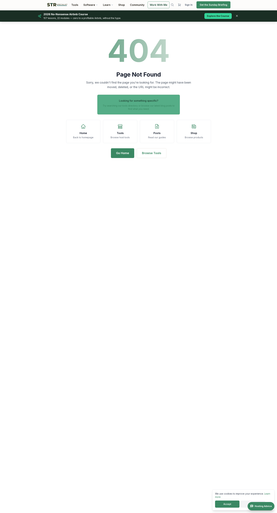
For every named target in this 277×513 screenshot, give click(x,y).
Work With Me (158, 4)
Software (89, 4)
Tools (74, 4)
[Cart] (179, 5)
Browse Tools (151, 153)
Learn (106, 4)
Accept (227, 504)
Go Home (122, 153)
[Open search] (172, 4)
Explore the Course (218, 16)
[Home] (57, 5)
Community (137, 4)
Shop (121, 4)
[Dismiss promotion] (236, 15)
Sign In (189, 4)
